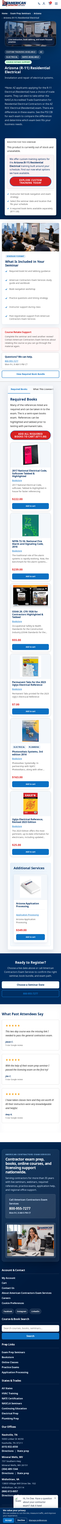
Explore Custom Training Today (30, 181)
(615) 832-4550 (10, 1446)
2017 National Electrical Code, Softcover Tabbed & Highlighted (29, 473)
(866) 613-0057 (10, 1491)
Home (5, 13)
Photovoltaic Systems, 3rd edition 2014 (27, 753)
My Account (8, 1278)
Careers (6, 1298)
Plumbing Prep (10, 1418)
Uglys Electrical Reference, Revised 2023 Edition (27, 821)
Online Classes (10, 1362)
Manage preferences (38, 1520)
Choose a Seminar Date (30, 984)
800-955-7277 (11, 361)
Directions (8, 1451)
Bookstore (17, 480)
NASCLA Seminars (12, 1403)
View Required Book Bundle (30, 374)
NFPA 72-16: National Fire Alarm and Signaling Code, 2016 (28, 544)
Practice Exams (10, 1367)
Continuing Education (14, 1408)
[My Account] (43, 3)
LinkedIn (35, 1311)
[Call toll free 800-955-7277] (39, 3)
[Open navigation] (56, 4)
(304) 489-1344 (10, 1469)
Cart (4, 1283)
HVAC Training (10, 1393)
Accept (8, 1520)
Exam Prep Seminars (20, 13)
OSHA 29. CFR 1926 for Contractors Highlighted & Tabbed (27, 614)
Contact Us (8, 1288)
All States (7, 1388)
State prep (23, 1451)
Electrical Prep (10, 1413)
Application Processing (27, 914)
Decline (21, 1520)
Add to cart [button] (30, 506)
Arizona (37, 13)
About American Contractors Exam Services (27, 1293)
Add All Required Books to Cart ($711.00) (30, 435)
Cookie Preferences (13, 1303)
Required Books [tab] (19, 389)
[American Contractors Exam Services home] (14, 3)
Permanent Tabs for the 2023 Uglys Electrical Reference (29, 683)
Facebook (8, 1311)
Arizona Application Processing (27, 905)
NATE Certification (12, 1398)
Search (30, 1336)
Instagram (21, 1311)
